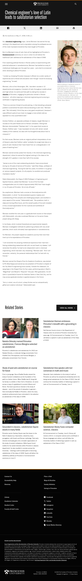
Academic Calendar (11, 501)
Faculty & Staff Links (11, 509)
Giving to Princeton (50, 488)
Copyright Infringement (62, 574)
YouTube (49, 517)
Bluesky (49, 521)
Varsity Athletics (49, 484)
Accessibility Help (10, 480)
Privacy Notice (74, 574)
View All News (66, 308)
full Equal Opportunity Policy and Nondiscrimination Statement (51, 560)
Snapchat (49, 509)
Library (6, 497)
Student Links (9, 505)
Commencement (8, 55)
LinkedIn (49, 513)
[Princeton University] (14, 573)
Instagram (49, 505)
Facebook (49, 497)
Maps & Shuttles (49, 480)
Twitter (48, 501)
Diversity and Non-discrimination (12, 540)
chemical (13, 41)
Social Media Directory (54, 525)
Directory (7, 484)
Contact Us (8, 476)
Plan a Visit (48, 476)
